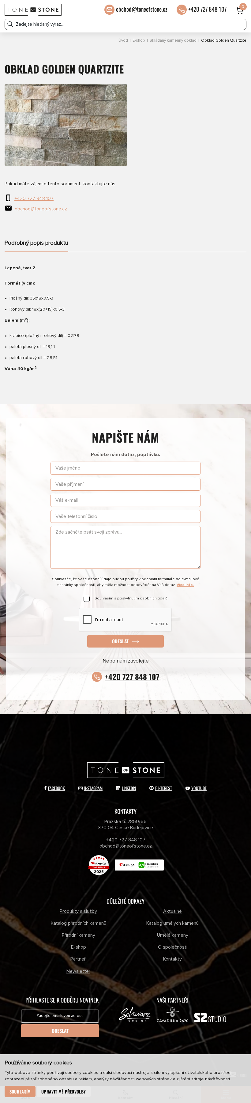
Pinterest (163, 788)
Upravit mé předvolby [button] (63, 1091)
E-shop (139, 41)
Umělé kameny (172, 935)
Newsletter (78, 971)
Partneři (78, 959)
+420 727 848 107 (207, 9)
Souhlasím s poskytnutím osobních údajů (131, 598)
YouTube (199, 788)
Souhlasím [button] (20, 1091)
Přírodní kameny (78, 935)
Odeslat (120, 641)
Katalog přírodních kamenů (78, 923)
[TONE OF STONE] (33, 10)
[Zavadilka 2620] (172, 1016)
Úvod (123, 41)
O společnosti (172, 947)
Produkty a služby (78, 911)
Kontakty (172, 959)
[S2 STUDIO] (210, 1019)
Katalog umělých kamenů (172, 923)
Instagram (93, 788)
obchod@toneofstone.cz (141, 9)
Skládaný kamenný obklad (173, 41)
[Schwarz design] (134, 1016)
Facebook (56, 788)
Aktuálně (172, 911)
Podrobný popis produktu (36, 243)
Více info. (185, 585)
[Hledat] (10, 24)
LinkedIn (129, 788)
